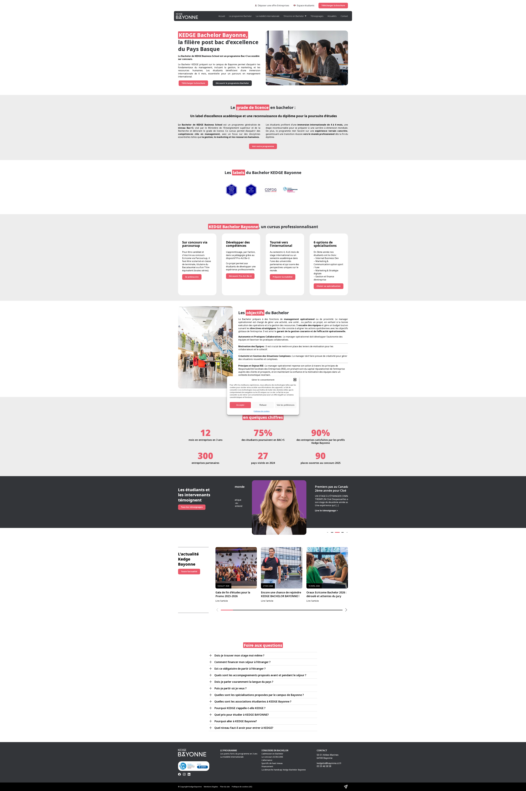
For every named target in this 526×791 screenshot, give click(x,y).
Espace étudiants (305, 5)
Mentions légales (211, 786)
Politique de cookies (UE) (242, 786)
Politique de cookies (262, 411)
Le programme (228, 750)
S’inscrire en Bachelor (294, 16)
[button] (295, 379)
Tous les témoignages (192, 507)
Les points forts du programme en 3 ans (238, 753)
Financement (267, 766)
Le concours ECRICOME (272, 757)
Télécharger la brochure (333, 5)
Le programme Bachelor (240, 16)
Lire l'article (232, 593)
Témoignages (317, 16)
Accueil (221, 16)
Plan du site (225, 786)
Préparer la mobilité (282, 277)
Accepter (240, 405)
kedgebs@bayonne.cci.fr (329, 763)
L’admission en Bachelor (272, 753)
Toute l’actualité (189, 571)
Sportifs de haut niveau (272, 763)
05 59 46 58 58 (324, 766)
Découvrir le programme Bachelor (232, 83)
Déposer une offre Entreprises (273, 5)
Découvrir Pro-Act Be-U (240, 276)
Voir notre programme (263, 146)
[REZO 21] (346, 787)
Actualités (332, 16)
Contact (344, 16)
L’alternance (266, 760)
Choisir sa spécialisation (329, 286)
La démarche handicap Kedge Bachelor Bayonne (283, 769)
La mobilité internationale (267, 16)
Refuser (263, 405)
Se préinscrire (192, 277)
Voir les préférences (286, 405)
